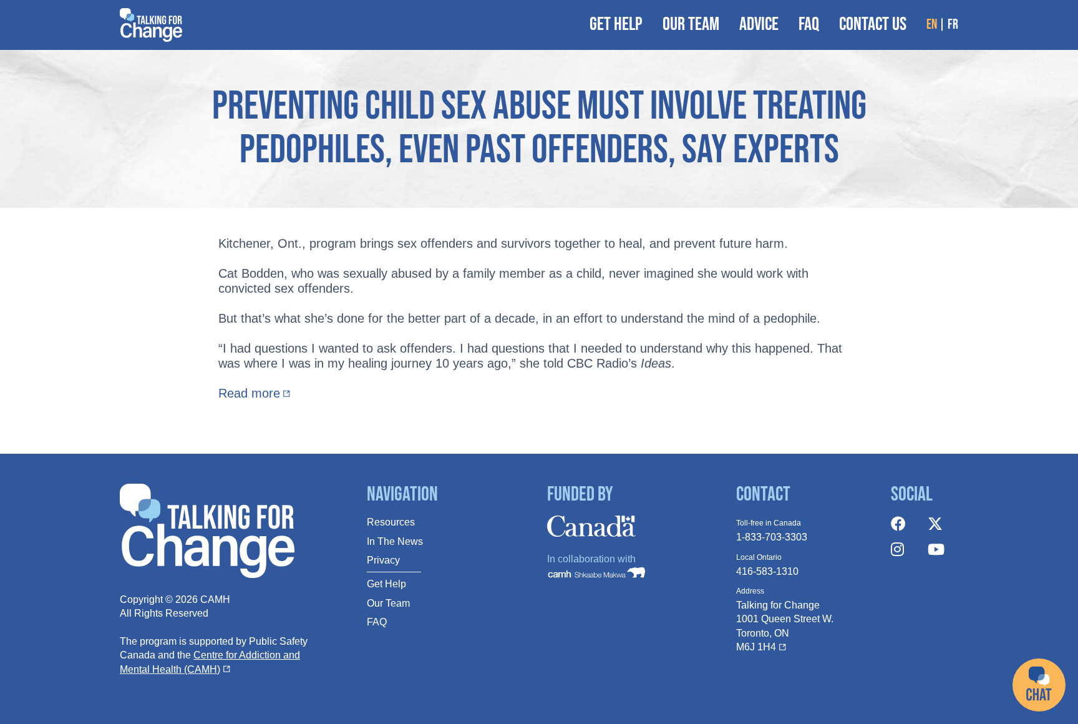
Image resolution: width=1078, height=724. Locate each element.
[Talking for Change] (151, 25)
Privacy (383, 560)
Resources (391, 522)
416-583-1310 (767, 571)
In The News (395, 541)
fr (953, 25)
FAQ (377, 622)
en (931, 25)
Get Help (386, 584)
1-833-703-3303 (771, 537)
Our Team (388, 603)
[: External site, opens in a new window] (905, 525)
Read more (249, 393)
